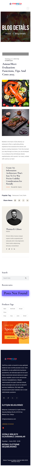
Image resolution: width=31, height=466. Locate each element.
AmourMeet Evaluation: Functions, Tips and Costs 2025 (14, 69)
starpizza (9, 60)
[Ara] (25, 278)
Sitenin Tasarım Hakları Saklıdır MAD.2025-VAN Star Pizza (15, 460)
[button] (28, 8)
